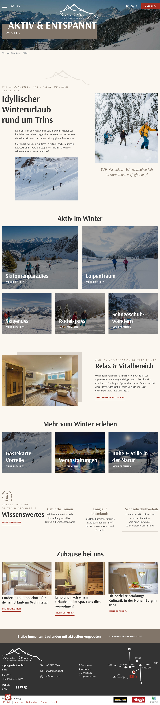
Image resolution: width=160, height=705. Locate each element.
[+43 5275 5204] (132, 6)
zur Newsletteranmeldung (125, 636)
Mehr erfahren (15, 466)
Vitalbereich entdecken (110, 397)
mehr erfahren (15, 281)
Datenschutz (32, 702)
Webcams (85, 668)
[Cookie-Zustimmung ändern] (8, 697)
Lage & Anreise (88, 676)
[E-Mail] (127, 6)
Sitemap (45, 702)
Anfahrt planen (52, 676)
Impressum (18, 702)
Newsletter (56, 702)
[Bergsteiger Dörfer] (154, 699)
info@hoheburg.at (54, 670)
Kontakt (7, 702)
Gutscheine (86, 665)
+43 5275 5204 (52, 665)
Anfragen (150, 6)
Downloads (86, 672)
